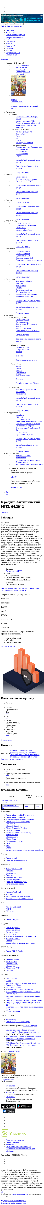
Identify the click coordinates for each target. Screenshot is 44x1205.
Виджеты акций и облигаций (28, 428)
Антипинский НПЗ (14, 571)
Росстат (19, 352)
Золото (9, 43)
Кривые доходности (14, 37)
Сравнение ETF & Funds (26, 225)
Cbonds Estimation (13, 826)
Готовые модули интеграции (28, 460)
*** (7, 705)
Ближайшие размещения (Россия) (20, 819)
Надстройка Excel (13, 892)
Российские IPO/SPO (24, 181)
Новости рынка (22, 65)
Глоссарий (20, 74)
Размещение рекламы (15, 1140)
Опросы (19, 156)
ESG (17, 138)
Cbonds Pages (21, 151)
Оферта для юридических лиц (18, 1002)
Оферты (19, 288)
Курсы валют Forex (24, 328)
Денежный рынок (23, 292)
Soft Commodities (23, 375)
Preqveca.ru (10, 1097)
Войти (3, 26)
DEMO (14, 477)
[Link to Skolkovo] (13, 1136)
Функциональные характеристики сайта (23, 992)
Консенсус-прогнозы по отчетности (21, 936)
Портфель (10, 30)
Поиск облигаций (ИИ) (15, 35)
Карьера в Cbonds (13, 987)
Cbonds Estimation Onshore (17, 828)
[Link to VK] (7, 1123)
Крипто (10, 46)
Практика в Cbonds (14, 985)
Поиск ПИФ (21, 228)
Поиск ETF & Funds (24, 223)
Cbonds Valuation (13, 830)
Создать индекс (12, 932)
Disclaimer (10, 1151)
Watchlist (9, 50)
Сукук (18, 140)
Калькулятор (11, 1019)
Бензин (19, 371)
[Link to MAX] (7, 1126)
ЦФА (8, 39)
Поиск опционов (23, 254)
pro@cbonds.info (7, 1079)
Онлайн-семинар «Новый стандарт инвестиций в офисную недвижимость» (22, 1031)
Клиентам (10, 1144)
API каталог (21, 458)
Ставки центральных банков (27, 331)
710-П (8, 909)
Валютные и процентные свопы (29, 260)
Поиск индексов (22, 320)
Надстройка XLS (13, 53)
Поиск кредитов (22, 202)
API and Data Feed (23, 456)
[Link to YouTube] (7, 1120)
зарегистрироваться (19, 1194)
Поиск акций (21, 177)
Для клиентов (11, 978)
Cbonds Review (12, 964)
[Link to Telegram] (7, 1117)
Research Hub (21, 67)
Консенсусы (11, 32)
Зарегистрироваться (15, 26)
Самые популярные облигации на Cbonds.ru (24, 850)
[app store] (8, 1108)
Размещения (21, 286)
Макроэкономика (23, 349)
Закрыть (4, 59)
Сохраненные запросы (25, 426)
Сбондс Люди (11, 55)
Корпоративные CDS (24, 258)
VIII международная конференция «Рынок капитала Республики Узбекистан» (23, 1037)
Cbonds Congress (30, 1026)
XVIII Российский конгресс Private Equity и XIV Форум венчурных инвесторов (24, 1044)
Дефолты (19, 283)
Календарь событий (24, 281)
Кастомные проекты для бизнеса (29, 464)
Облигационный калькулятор (28, 424)
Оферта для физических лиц (17, 1000)
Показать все (6, 740)
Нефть (18, 368)
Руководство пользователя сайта (19, 989)
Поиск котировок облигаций (28, 123)
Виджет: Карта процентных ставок (20, 943)
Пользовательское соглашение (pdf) (20, 1149)
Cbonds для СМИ (23, 72)
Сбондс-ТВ (10, 48)
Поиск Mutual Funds (24, 230)
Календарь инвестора (24, 296)
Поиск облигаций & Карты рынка (20, 815)
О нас (8, 981)
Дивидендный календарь (26, 179)
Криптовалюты (22, 322)
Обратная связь (12, 1142)
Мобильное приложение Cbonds (29, 421)
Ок (2, 1192)
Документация (22, 462)
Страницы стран (22, 347)
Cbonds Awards (22, 154)
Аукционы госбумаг (24, 290)
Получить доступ (8, 646)
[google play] (24, 1108)
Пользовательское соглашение (18, 1147)
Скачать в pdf (11, 994)
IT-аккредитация (13, 1011)
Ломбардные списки (24, 143)
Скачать (4, 512)
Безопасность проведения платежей (21, 983)
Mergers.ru (10, 1092)
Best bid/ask (10, 41)
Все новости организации (12, 759)
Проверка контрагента (25, 434)
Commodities (21, 373)
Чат (17, 430)
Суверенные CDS (23, 256)
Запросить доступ (18, 487)
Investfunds (10, 1086)
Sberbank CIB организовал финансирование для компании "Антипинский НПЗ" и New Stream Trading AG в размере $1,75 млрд (24, 753)
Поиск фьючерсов (25, 251)
